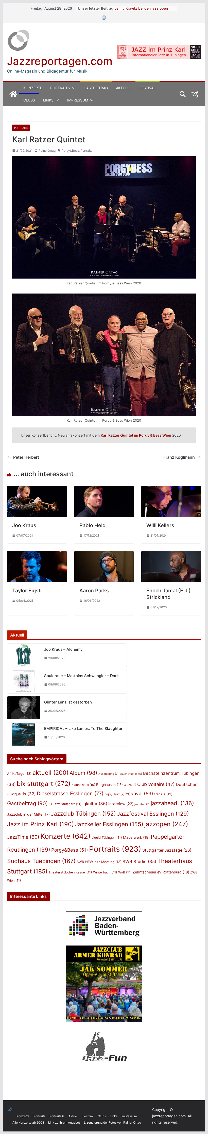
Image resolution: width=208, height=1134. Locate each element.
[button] (73, 88)
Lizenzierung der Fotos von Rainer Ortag (112, 1122)
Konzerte (32, 88)
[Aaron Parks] (104, 554)
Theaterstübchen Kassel (70, 872)
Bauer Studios (130, 774)
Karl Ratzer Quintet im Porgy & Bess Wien (136, 435)
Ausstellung (108, 774)
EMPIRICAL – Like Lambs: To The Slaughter (83, 728)
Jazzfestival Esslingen (153, 813)
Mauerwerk (136, 837)
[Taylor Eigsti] (36, 554)
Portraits (60, 88)
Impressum (77, 100)
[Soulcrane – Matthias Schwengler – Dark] (23, 681)
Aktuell (123, 88)
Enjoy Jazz (114, 794)
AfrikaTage (19, 773)
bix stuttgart (44, 783)
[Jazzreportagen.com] (13, 94)
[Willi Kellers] (171, 489)
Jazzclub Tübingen (83, 813)
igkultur (94, 803)
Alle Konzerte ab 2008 (28, 1122)
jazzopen (166, 824)
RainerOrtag (47, 150)
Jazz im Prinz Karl (40, 824)
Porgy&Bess (70, 150)
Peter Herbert (26, 457)
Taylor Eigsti (27, 591)
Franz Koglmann (179, 457)
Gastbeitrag (96, 88)
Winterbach (105, 872)
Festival (147, 88)
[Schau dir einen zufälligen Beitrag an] (195, 94)
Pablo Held (92, 525)
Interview (120, 803)
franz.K (163, 794)
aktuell (50, 772)
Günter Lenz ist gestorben (68, 702)
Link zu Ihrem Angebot (64, 1122)
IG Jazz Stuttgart (65, 804)
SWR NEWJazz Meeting (99, 862)
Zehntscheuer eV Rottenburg (161, 872)
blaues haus (83, 785)
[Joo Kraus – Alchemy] (23, 655)
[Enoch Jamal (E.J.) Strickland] (171, 554)
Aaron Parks (94, 591)
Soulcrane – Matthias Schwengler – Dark (81, 675)
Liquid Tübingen (107, 837)
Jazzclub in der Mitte (28, 814)
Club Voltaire (156, 784)
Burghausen (109, 785)
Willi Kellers (160, 525)
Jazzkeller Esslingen (109, 824)
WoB (125, 872)
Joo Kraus (24, 525)
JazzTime (23, 837)
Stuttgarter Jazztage (167, 850)
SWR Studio (139, 861)
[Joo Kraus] (36, 489)
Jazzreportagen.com (59, 61)
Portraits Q (56, 1116)
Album (83, 773)
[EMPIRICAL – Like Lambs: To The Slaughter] (23, 734)
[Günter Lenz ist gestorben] (23, 708)
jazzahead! (172, 803)
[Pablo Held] (104, 489)
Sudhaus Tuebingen (41, 861)
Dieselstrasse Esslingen (70, 794)
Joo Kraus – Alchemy (63, 649)
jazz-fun (142, 804)
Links (48, 100)
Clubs (29, 100)
